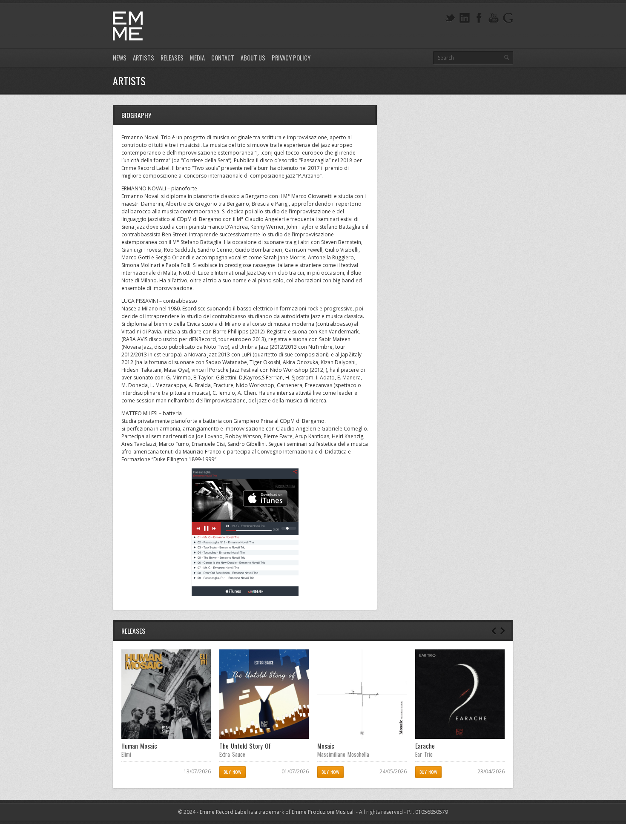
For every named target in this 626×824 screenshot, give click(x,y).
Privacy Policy (291, 57)
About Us (253, 57)
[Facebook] (479, 18)
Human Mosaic (139, 745)
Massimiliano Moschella (343, 754)
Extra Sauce (232, 754)
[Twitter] (450, 18)
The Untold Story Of (245, 745)
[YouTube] (493, 18)
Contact (222, 57)
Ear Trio (424, 754)
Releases (172, 57)
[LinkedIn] (464, 18)
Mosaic (325, 745)
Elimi (126, 754)
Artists (143, 57)
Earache (425, 745)
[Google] (508, 18)
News (119, 57)
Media (197, 57)
